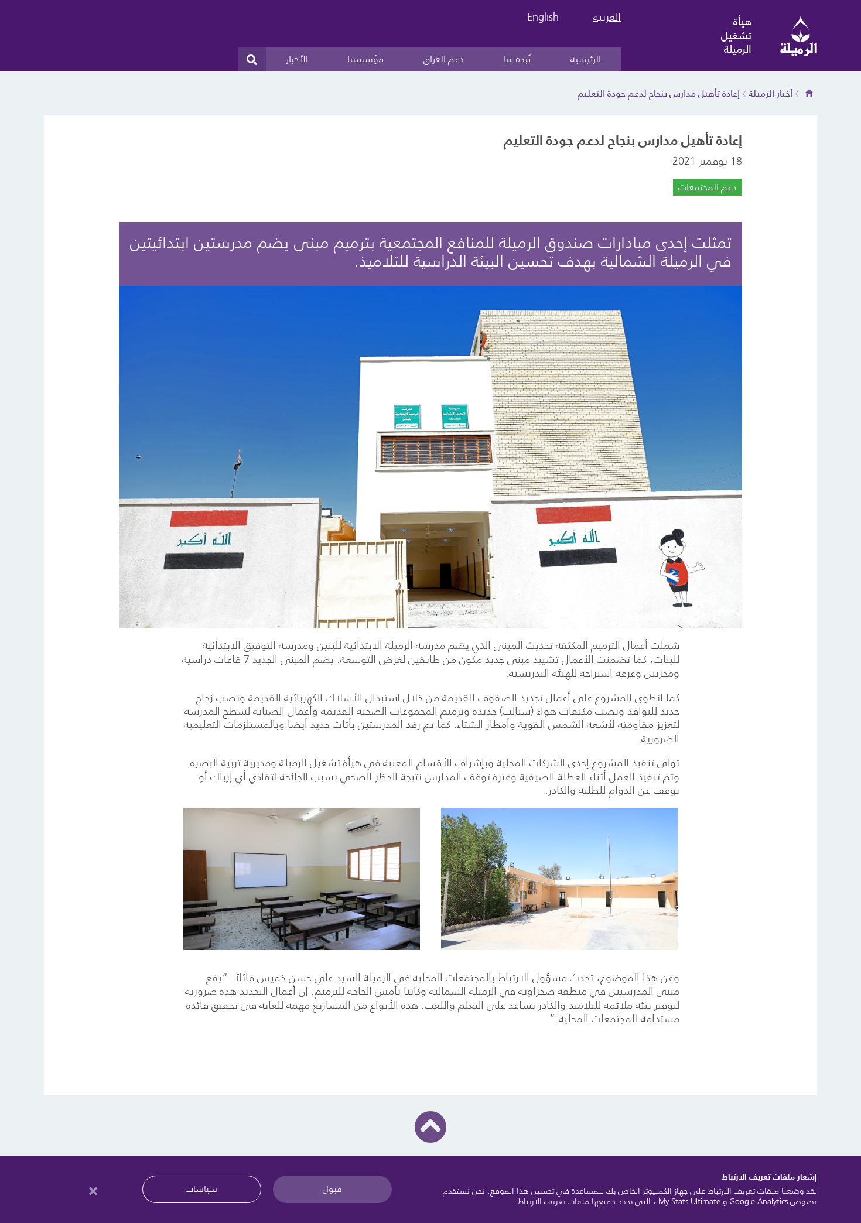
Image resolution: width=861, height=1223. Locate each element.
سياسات (201, 1188)
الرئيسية (585, 59)
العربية (607, 17)
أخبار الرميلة (770, 93)
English (543, 17)
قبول (332, 1188)
